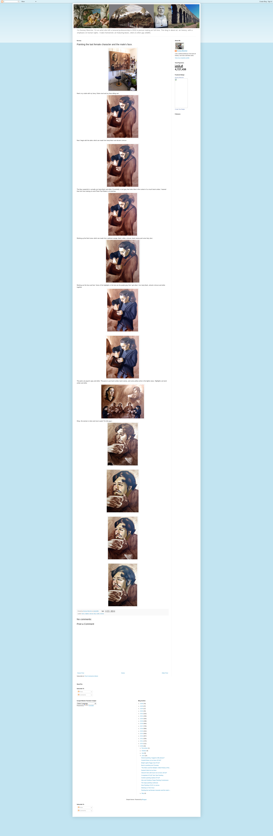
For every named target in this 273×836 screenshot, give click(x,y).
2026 (141, 703)
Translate (91, 705)
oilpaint (87, 613)
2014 (141, 733)
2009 (141, 746)
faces (83, 613)
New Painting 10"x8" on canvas (150, 785)
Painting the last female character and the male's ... (156, 790)
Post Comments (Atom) (91, 676)
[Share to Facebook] (112, 611)
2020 (141, 718)
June (143, 755)
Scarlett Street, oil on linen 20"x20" (151, 760)
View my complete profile (182, 58)
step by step (92, 613)
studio (97, 613)
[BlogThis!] (108, 611)
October (144, 750)
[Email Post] (102, 611)
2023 (141, 711)
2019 (141, 721)
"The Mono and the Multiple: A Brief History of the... (155, 768)
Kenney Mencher (182, 51)
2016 (141, 728)
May (143, 793)
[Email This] (106, 611)
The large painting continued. (149, 783)
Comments (82, 695)
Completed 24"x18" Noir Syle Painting (152, 775)
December (145, 748)
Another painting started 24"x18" (150, 778)
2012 (141, 738)
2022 (141, 713)
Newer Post (80, 673)
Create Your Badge (180, 109)
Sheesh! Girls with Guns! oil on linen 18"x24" (154, 773)
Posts (81, 691)
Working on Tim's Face (147, 788)
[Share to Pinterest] (114, 611)
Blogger (144, 799)
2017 (141, 726)
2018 (141, 723)
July (143, 753)
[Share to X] (110, 611)
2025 (141, 706)
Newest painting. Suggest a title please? (153, 758)
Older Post (165, 673)
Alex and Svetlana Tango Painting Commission (154, 780)
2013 (141, 736)
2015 (141, 731)
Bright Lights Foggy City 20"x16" (150, 763)
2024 (141, 708)
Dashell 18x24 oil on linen (148, 770)
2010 (141, 743)
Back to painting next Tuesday (150, 765)
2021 (141, 716)
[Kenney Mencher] (181, 107)
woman (102, 613)
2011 (141, 741)
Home (123, 673)
